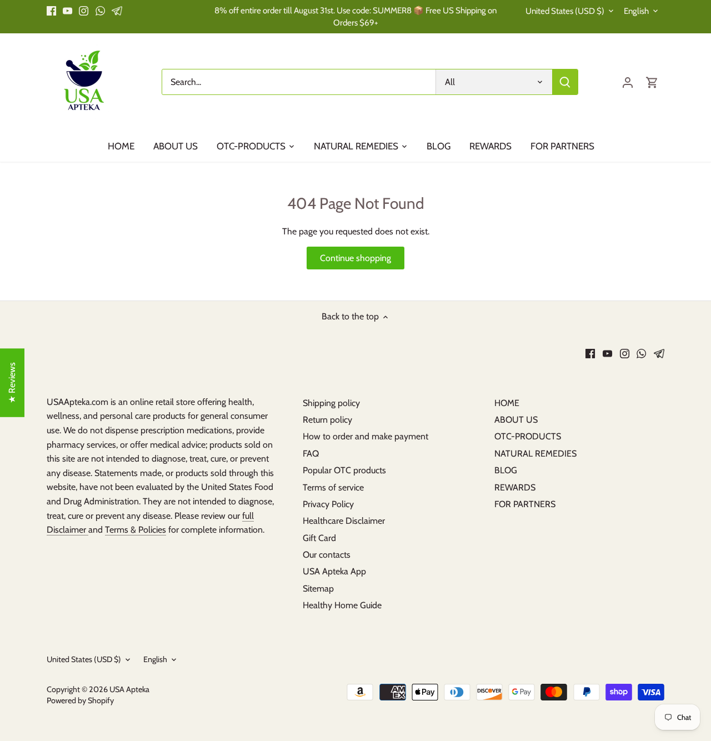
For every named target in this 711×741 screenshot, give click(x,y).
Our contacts (327, 554)
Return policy (327, 419)
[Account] (627, 82)
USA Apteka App (334, 571)
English (636, 11)
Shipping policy (331, 403)
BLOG (505, 470)
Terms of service (333, 487)
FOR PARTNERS (524, 504)
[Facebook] (51, 10)
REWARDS (514, 487)
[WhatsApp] (100, 10)
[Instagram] (83, 10)
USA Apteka (129, 689)
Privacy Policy (328, 504)
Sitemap (318, 588)
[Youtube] (67, 10)
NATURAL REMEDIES (535, 453)
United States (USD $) (564, 11)
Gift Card (319, 538)
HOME (506, 403)
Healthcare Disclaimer (344, 520)
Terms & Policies (135, 529)
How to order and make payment (365, 436)
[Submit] (565, 81)
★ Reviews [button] (12, 382)
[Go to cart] (652, 82)
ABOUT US (516, 419)
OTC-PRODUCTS (527, 436)
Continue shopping (355, 258)
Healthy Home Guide (342, 605)
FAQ (311, 453)
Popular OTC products (344, 470)
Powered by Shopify (80, 700)
